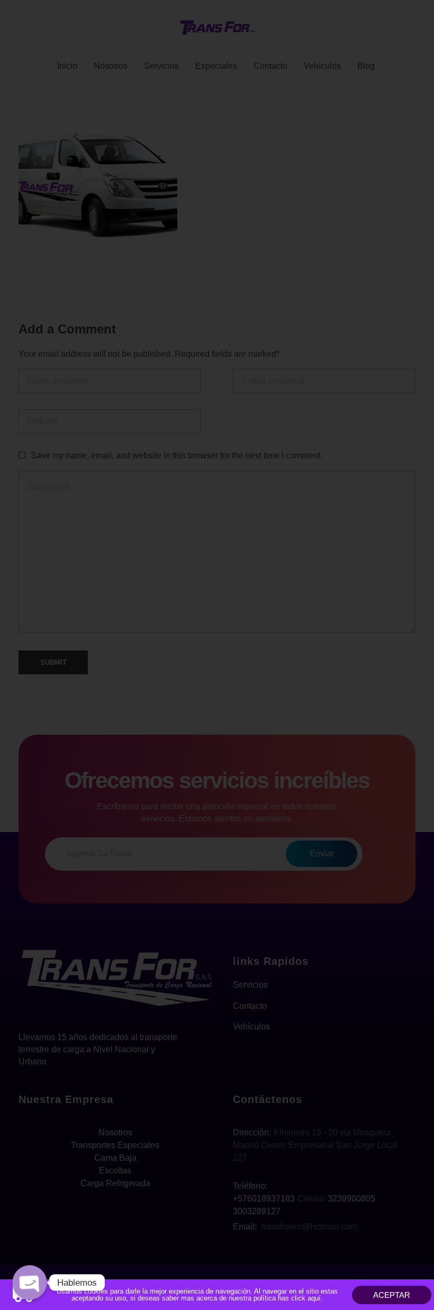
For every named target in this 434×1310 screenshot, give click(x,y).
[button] (391, 1295)
